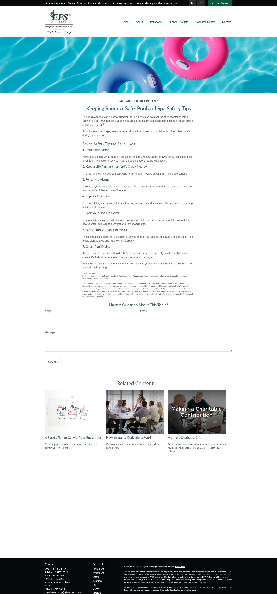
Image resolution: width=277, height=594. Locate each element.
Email (143, 311)
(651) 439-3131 (124, 3)
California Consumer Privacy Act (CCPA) (205, 587)
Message (50, 332)
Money (95, 588)
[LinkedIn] (192, 3)
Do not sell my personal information (183, 590)
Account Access (220, 3)
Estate (95, 576)
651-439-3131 (59, 568)
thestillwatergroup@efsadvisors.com (158, 3)
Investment (98, 572)
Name (48, 311)
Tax (94, 584)
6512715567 (59, 575)
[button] (125, 21)
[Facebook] (201, 3)
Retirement (98, 568)
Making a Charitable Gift (184, 437)
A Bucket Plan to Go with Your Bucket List (73, 437)
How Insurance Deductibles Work (129, 437)
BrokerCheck (180, 566)
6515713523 (61, 572)
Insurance (97, 580)
